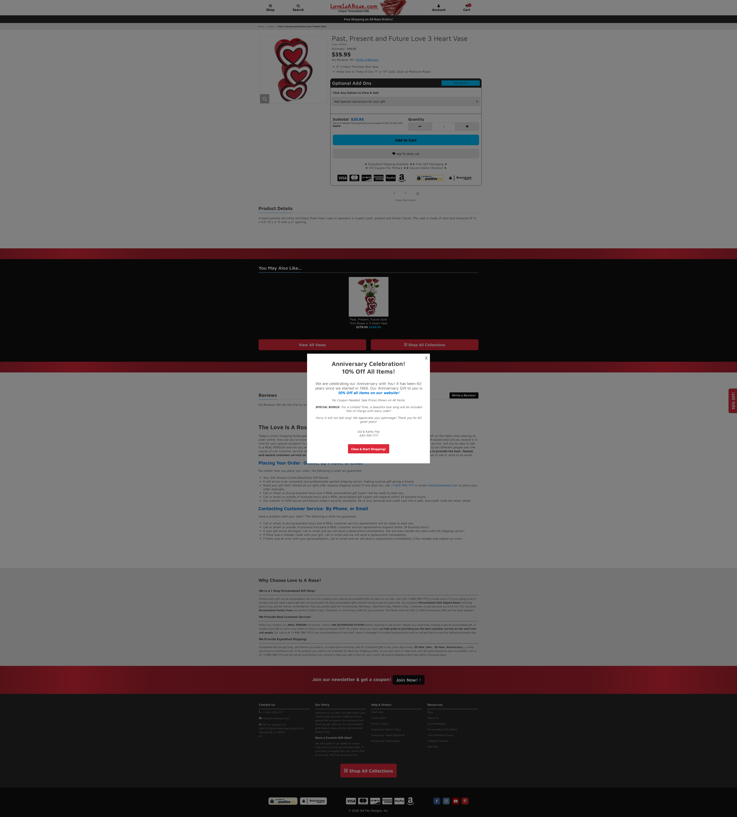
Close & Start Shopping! (368, 449)
